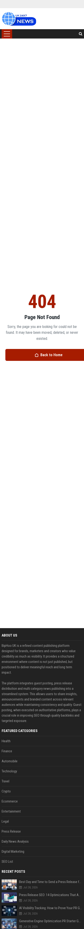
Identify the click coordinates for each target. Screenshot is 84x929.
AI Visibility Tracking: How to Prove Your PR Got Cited (50, 908)
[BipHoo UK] (19, 19)
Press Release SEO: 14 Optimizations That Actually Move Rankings (50, 895)
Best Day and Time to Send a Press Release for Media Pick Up (50, 882)
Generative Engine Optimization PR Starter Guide (50, 921)
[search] (80, 34)
